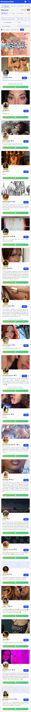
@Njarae (4, 172)
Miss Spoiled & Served (8, 699)
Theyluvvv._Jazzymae (8, 549)
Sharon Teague (6, 141)
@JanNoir (4, 415)
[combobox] (22, 22)
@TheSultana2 (5, 78)
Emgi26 (4, 518)
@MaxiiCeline (5, 237)
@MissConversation (6, 307)
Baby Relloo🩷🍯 (7, 670)
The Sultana (5, 77)
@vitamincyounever (6, 446)
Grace (4, 171)
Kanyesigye (5, 479)
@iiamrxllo (4, 671)
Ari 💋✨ (4, 606)
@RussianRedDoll (5, 203)
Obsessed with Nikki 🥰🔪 (9, 444)
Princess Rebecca (7, 345)
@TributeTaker (5, 700)
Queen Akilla (5, 268)
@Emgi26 (4, 520)
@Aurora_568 (5, 640)
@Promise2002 (5, 481)
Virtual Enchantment (7, 375)
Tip (17, 610)
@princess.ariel (5, 607)
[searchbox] (24, 22)
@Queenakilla (5, 269)
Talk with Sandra (6, 306)
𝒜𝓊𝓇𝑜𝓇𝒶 (4, 639)
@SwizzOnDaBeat (6, 142)
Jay (3, 110)
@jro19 (3, 111)
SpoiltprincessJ (6, 414)
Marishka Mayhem (7, 201)
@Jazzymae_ (5, 550)
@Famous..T (4, 575)
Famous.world (6, 574)
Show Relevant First (22, 26)
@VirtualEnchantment (6, 376)
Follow (22, 29)
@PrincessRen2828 (6, 346)
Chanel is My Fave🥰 (8, 236)
